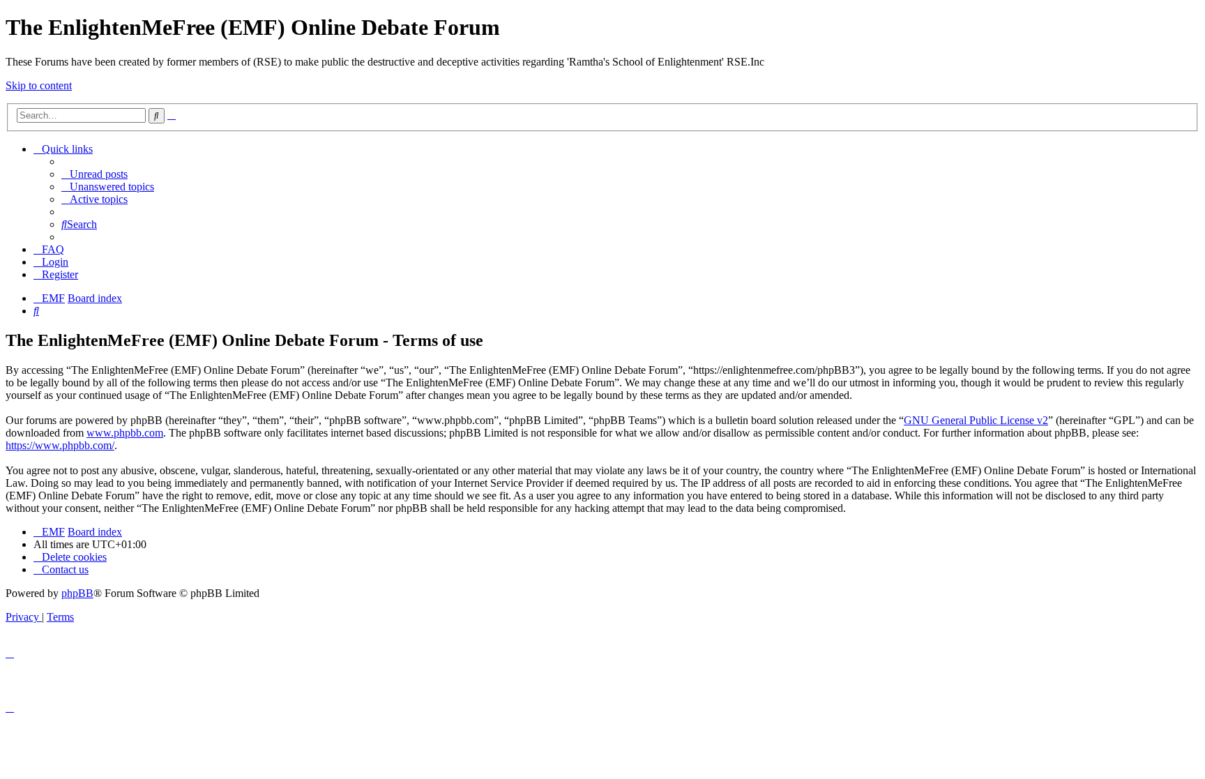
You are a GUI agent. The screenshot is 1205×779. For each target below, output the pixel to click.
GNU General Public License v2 (976, 420)
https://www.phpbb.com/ (60, 445)
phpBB (77, 593)
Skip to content (39, 85)
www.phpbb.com (124, 433)
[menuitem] (94, 174)
